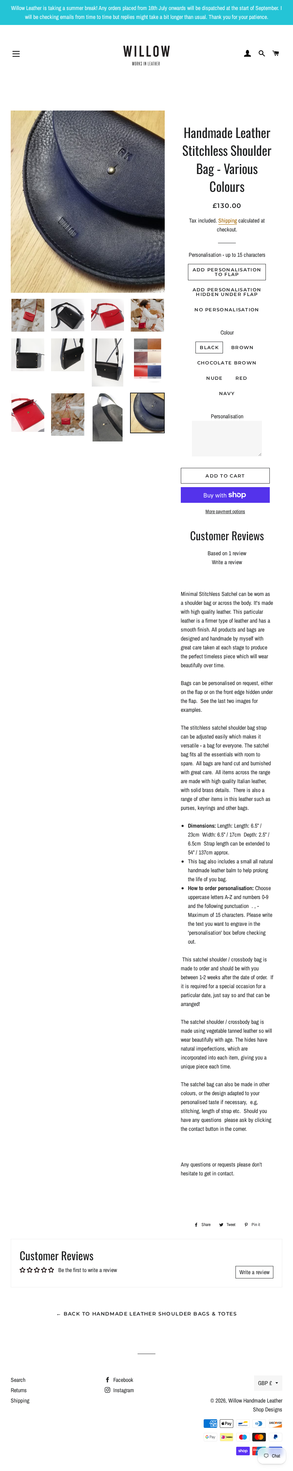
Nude (214, 378)
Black (209, 347)
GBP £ (265, 1383)
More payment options (225, 511)
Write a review (227, 562)
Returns (19, 1390)
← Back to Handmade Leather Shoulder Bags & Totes (146, 1314)
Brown (242, 347)
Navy (227, 393)
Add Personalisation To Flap (227, 272)
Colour (227, 332)
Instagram (123, 1390)
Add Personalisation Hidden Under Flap (227, 292)
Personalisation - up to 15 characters (227, 255)
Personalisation (227, 416)
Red (241, 378)
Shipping (227, 220)
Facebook (122, 1380)
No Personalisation (226, 309)
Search (18, 1380)
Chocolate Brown (227, 363)
